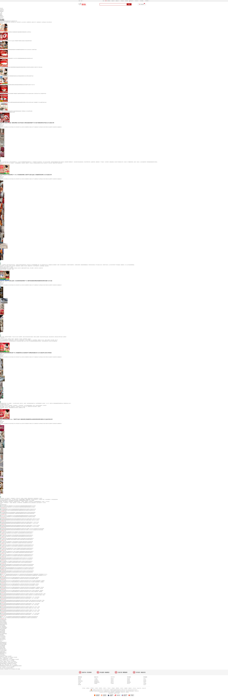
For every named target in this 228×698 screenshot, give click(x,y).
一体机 (1, 12)
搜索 (129, 4)
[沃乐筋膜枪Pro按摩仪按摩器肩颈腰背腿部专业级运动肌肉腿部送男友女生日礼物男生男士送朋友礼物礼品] (17, 567)
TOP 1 (1, 164)
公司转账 (112, 683)
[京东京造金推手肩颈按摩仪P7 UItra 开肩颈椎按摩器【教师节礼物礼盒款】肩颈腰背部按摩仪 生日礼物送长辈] (5, 169)
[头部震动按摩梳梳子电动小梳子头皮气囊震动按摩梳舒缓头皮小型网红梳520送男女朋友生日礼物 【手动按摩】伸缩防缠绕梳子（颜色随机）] (22, 580)
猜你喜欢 (1, 23)
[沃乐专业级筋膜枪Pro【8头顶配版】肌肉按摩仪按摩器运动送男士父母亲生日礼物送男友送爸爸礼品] (16, 561)
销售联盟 (117, 688)
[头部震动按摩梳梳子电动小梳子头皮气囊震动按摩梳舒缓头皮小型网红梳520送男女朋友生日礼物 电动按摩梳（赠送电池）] (19, 577)
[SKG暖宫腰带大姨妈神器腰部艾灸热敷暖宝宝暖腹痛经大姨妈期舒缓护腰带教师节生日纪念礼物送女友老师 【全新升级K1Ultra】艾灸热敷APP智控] (4, 89)
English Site (139, 688)
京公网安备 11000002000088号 (97, 689)
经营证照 (127, 692)
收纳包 (1, 13)
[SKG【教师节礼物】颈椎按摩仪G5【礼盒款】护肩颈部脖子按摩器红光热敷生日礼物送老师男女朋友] (4, 36)
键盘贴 (1, 14)
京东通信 (144, 683)
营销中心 (104, 688)
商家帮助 (100, 688)
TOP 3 (1, 342)
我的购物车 (142, 4)
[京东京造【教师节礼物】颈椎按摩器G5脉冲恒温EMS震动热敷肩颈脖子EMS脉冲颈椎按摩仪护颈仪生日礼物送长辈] (5, 117)
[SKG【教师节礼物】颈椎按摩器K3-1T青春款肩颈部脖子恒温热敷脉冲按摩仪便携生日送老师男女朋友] (16, 541)
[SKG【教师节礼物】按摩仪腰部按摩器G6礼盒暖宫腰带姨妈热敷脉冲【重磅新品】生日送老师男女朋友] (4, 106)
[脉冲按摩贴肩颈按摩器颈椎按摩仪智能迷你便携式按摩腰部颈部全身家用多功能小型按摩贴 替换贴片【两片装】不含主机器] (20, 518)
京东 (86, 5)
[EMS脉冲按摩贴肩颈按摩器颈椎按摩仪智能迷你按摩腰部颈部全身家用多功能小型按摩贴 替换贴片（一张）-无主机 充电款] (19, 613)
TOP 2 (1, 270)
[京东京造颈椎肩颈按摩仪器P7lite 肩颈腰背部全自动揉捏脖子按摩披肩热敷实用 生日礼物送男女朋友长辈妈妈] (5, 347)
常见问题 (79, 682)
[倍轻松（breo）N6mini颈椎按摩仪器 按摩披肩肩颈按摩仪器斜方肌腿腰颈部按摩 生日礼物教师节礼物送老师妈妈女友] (19, 616)
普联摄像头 (2, 11)
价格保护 (128, 679)
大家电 (79, 683)
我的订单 (113, 0)
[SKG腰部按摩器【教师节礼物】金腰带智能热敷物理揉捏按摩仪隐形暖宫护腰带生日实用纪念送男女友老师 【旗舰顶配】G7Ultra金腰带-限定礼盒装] (4, 97)
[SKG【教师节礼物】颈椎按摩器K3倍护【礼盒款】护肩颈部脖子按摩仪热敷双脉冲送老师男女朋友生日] (16, 548)
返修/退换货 (129, 682)
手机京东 (131, 0)
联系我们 (87, 688)
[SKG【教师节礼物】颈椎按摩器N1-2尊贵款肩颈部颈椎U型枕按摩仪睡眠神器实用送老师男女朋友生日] (16, 535)
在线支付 (112, 679)
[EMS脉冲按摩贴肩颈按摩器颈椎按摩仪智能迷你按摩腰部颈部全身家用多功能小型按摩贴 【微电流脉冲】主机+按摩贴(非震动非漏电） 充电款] (23, 593)
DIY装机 (144, 679)
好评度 (3, 124)
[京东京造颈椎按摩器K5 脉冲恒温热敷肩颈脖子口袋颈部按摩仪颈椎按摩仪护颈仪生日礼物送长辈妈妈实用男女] (18, 512)
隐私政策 (130, 688)
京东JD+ (144, 684)
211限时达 (96, 679)
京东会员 (122, 0)
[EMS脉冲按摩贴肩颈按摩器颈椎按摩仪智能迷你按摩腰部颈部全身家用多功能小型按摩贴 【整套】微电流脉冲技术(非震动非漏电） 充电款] (22, 600)
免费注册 (108, 0)
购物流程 (79, 678)
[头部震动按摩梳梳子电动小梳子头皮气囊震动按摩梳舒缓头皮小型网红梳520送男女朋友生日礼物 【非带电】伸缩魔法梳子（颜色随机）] (22, 590)
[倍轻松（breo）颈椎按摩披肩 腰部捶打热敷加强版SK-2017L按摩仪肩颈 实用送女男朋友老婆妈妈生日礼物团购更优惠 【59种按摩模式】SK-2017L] (23, 574)
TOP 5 (1, 503)
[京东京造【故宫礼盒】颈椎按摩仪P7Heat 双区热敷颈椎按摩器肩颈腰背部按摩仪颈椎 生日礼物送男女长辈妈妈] (18, 515)
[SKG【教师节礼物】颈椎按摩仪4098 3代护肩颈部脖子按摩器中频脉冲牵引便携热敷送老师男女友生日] (16, 554)
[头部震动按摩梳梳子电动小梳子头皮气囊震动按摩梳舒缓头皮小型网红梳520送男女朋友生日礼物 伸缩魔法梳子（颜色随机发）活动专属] (22, 587)
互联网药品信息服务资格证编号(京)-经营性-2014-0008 (118, 689)
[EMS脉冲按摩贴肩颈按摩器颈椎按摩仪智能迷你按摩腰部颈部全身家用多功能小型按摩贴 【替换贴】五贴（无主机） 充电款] (20, 606)
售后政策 (128, 678)
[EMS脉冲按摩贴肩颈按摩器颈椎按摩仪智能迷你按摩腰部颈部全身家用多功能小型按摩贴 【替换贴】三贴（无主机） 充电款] (20, 610)
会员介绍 (79, 679)
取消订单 (128, 683)
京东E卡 (144, 682)
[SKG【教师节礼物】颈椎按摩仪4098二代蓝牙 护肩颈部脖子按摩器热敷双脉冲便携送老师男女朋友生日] (16, 551)
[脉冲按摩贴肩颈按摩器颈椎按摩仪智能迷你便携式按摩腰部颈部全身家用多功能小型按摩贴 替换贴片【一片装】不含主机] (19, 522)
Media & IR (144, 688)
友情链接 (113, 688)
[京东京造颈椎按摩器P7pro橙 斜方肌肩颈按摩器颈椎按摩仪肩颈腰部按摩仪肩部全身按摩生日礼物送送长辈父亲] (18, 509)
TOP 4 (1, 408)
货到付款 (112, 678)
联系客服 (79, 684)
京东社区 (121, 688)
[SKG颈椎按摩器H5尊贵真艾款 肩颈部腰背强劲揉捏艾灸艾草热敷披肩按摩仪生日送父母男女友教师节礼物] (4, 71)
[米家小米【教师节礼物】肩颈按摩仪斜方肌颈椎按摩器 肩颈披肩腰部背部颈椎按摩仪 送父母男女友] (4, 27)
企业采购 (126, 0)
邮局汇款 (112, 682)
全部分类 (1, 8)
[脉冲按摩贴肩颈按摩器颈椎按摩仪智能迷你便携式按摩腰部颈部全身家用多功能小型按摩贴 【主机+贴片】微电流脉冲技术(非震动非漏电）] (22, 528)
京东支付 (115, 693)
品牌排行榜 (2, 10)
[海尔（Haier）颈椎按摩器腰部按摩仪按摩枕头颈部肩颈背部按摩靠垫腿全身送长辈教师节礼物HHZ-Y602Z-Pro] (4, 80)
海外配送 (95, 683)
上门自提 (95, 678)
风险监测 (125, 688)
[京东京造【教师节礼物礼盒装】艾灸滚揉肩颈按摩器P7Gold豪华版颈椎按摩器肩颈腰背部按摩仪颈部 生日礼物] (5, 275)
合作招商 (96, 688)
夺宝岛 (144, 678)
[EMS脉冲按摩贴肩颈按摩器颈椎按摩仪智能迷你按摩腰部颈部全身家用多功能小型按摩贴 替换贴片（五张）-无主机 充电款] (19, 603)
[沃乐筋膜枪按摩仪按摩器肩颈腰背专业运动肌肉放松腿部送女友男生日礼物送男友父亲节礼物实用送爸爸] (17, 564)
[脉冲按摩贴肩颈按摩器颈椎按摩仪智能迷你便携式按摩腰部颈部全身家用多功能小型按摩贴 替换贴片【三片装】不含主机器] (20, 525)
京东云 (118, 693)
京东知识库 (2, 9)
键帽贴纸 (1, 15)
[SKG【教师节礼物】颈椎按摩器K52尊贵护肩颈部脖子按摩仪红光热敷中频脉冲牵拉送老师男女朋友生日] (17, 538)
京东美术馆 (2, 16)
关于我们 (83, 688)
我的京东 (117, 0)
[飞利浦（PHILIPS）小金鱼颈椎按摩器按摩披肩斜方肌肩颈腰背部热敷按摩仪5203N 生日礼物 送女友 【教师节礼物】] (4, 45)
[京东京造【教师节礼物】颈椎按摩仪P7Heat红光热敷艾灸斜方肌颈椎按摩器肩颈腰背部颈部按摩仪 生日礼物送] (18, 505)
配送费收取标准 (96, 682)
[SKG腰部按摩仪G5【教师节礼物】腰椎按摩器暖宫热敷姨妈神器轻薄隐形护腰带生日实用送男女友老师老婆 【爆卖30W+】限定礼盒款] (4, 62)
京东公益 (134, 688)
